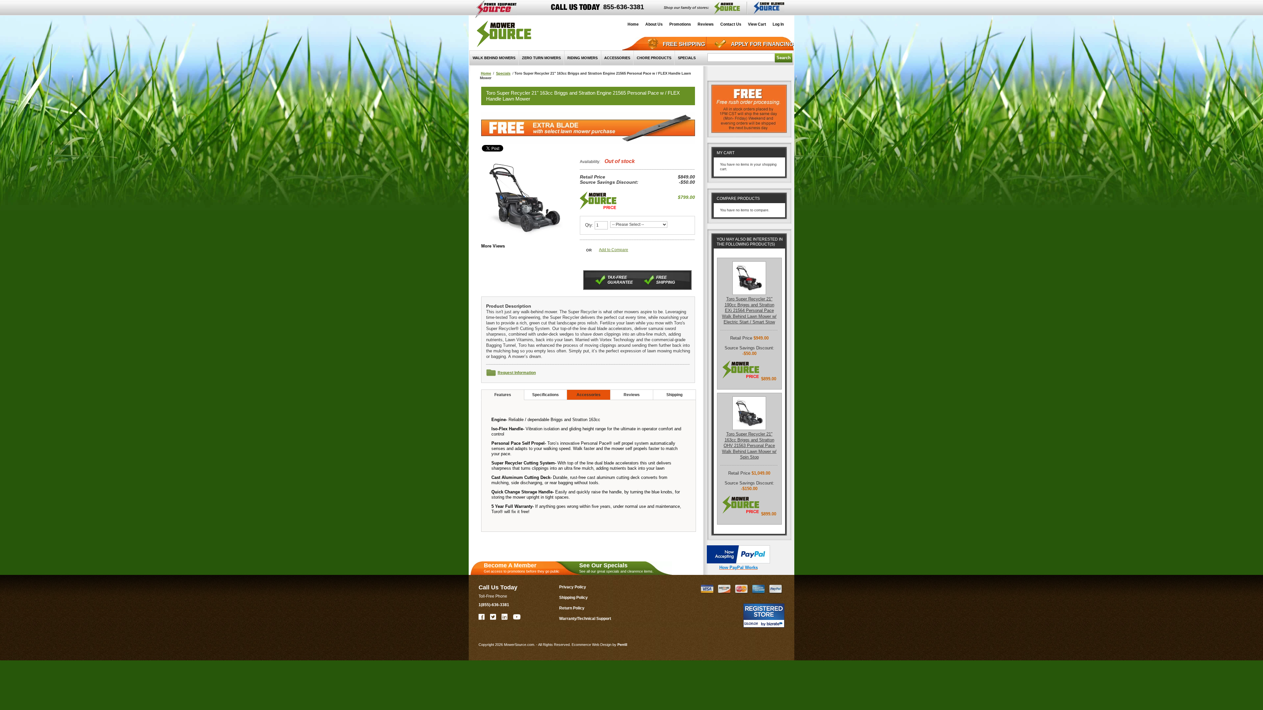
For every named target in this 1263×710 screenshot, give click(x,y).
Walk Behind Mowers (494, 58)
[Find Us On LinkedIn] (505, 617)
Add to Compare (613, 250)
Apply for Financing (762, 44)
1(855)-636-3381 (494, 605)
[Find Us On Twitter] (493, 617)
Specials (687, 58)
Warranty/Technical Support (585, 618)
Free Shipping (684, 44)
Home (633, 24)
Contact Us (730, 24)
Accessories (617, 58)
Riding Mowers (582, 58)
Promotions (680, 24)
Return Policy (571, 608)
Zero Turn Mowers (541, 58)
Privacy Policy (572, 587)
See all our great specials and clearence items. (616, 567)
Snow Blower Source (769, 8)
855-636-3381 (623, 7)
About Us (654, 24)
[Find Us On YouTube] (517, 617)
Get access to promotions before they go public (521, 567)
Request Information (517, 372)
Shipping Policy (573, 597)
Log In (778, 24)
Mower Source (727, 8)
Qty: (589, 225)
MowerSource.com (504, 33)
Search (784, 57)
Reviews (706, 24)
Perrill (622, 645)
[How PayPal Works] (738, 561)
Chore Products (654, 58)
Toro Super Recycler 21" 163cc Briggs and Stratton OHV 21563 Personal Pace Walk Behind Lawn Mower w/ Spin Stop (749, 446)
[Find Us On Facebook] (482, 617)
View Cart (757, 24)
